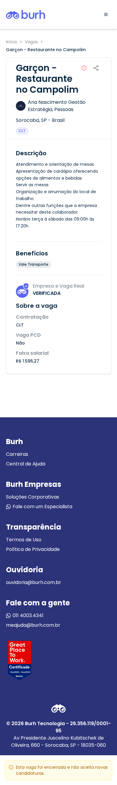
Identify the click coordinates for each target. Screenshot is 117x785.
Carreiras (17, 454)
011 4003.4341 (28, 615)
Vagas (31, 42)
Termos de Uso (23, 539)
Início (11, 42)
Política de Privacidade (33, 549)
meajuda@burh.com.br (33, 625)
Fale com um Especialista (42, 506)
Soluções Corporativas (32, 496)
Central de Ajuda (25, 463)
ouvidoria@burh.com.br (33, 582)
